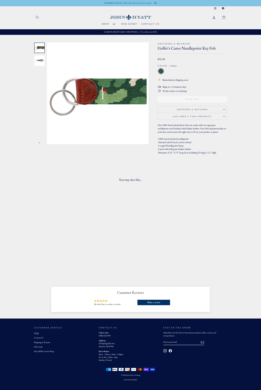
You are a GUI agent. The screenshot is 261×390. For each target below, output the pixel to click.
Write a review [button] (153, 302)
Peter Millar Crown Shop (44, 351)
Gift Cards (38, 346)
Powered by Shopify (130, 379)
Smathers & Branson (174, 43)
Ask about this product (192, 116)
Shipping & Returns (192, 109)
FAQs (36, 333)
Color (167, 65)
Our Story (129, 23)
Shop (106, 23)
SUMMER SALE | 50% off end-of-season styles (128, 2)
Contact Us (150, 23)
